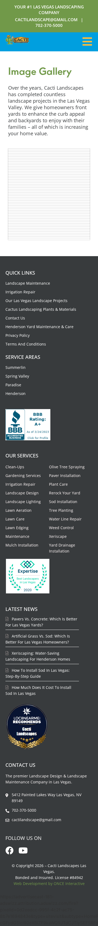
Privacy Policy (17, 335)
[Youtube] (23, 850)
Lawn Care (14, 519)
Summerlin (15, 367)
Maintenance (17, 536)
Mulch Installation (21, 545)
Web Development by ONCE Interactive (49, 883)
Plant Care (58, 484)
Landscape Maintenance (27, 283)
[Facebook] (9, 850)
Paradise (13, 384)
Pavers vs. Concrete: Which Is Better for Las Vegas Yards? (41, 621)
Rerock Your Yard (64, 492)
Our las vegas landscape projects (36, 300)
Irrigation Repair (20, 291)
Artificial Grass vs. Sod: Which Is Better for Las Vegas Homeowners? (37, 639)
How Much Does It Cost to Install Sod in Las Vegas (38, 690)
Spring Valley (17, 376)
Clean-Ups (14, 466)
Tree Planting (61, 510)
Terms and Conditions (25, 344)
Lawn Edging (17, 527)
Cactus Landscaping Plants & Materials (40, 309)
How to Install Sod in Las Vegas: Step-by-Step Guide (37, 673)
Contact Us (15, 318)
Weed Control (61, 527)
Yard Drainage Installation (62, 548)
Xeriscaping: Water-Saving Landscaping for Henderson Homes (37, 656)
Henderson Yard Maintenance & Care (39, 326)
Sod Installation (63, 501)
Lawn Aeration (18, 510)
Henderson (15, 393)
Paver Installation (65, 475)
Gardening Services (23, 475)
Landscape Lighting (23, 501)
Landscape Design (22, 492)
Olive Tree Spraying (67, 466)
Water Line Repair (65, 519)
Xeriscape (58, 536)
